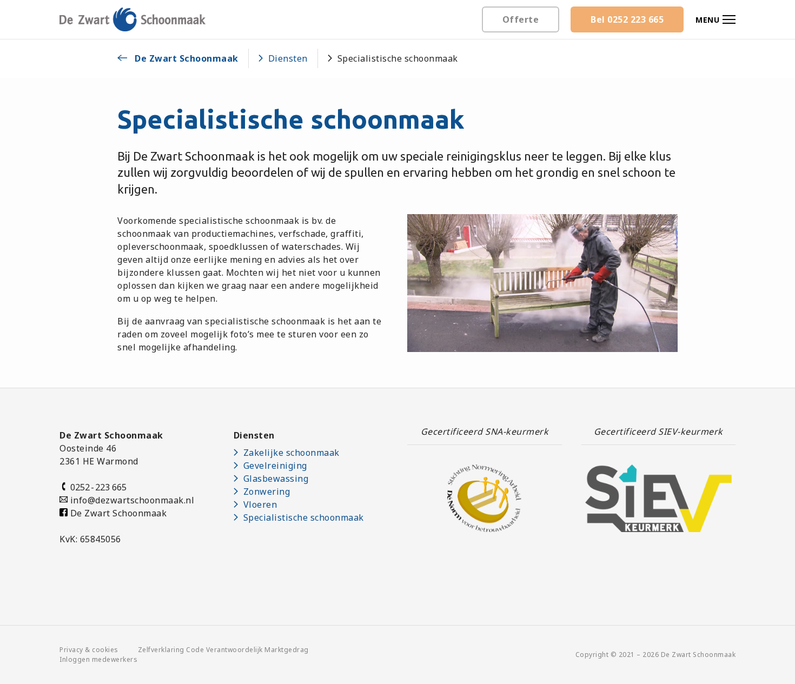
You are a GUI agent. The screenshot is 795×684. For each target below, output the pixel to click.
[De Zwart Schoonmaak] (132, 19)
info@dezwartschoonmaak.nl (132, 500)
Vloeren (260, 504)
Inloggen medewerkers (98, 659)
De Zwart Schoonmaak (117, 513)
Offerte (520, 19)
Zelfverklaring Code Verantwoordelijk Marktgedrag (223, 649)
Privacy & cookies (88, 649)
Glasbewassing (276, 478)
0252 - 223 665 (97, 487)
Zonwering (266, 491)
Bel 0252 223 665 (627, 19)
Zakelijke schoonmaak (291, 453)
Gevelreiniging (275, 466)
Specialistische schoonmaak (303, 517)
